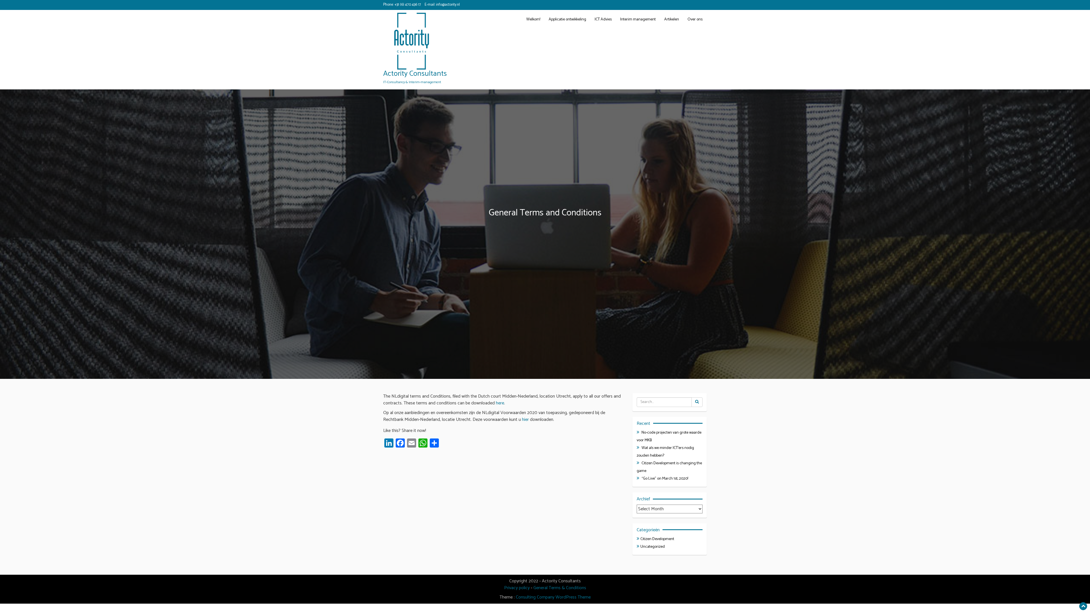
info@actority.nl (448, 5)
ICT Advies (603, 19)
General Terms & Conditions (559, 588)
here (500, 403)
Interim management (638, 19)
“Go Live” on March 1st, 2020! (665, 478)
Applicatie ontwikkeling (567, 19)
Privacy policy (517, 588)
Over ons (695, 19)
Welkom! (533, 19)
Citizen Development (657, 539)
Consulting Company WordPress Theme (553, 597)
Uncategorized (652, 546)
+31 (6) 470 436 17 (408, 5)
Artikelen (671, 19)
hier (526, 419)
